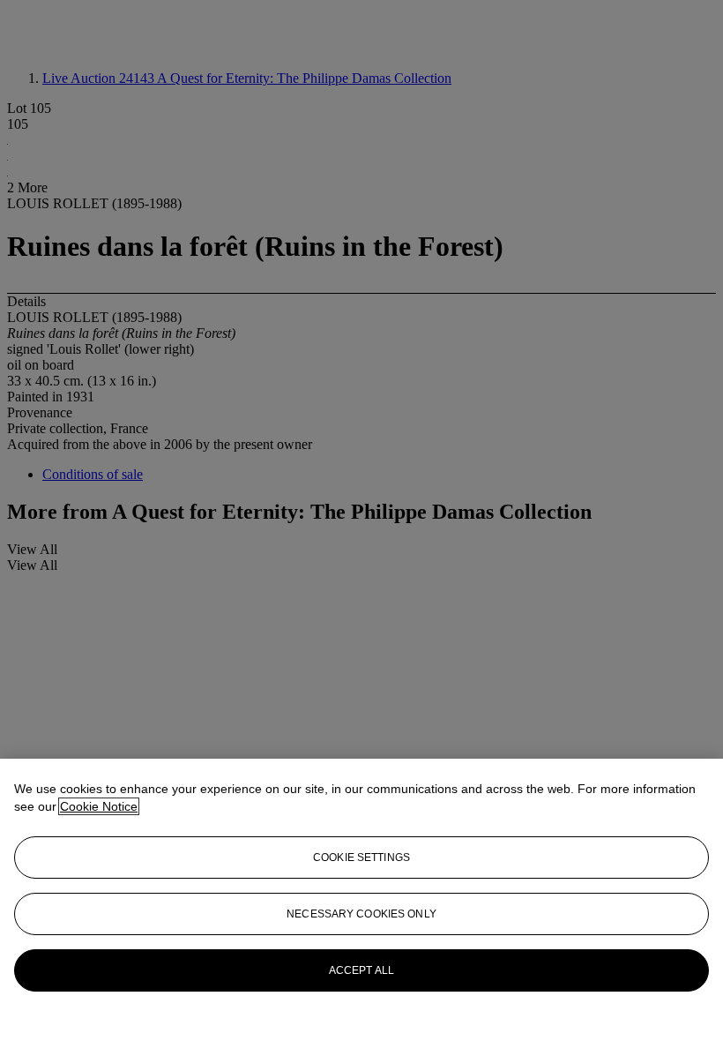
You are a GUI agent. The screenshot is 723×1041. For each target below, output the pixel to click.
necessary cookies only (361, 914)
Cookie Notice (99, 806)
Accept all (361, 970)
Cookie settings (361, 857)
